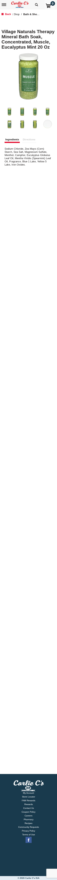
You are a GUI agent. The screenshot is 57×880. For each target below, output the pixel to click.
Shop (16, 14)
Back (7, 14)
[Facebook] (29, 840)
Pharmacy (28, 819)
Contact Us (28, 808)
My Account (28, 793)
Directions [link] (29, 139)
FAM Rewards (28, 800)
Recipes (28, 823)
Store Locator (28, 796)
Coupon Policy (28, 812)
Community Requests (28, 827)
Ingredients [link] (12, 139)
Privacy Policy (28, 831)
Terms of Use (28, 834)
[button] (9, 111)
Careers (28, 815)
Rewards (28, 804)
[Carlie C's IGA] (20, 3)
